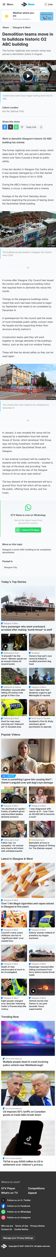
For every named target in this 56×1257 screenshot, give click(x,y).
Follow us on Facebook (18, 1206)
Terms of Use (21, 1226)
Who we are (7, 1226)
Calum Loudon (10, 107)
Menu (10, 4)
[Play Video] (28, 76)
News (6, 27)
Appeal (32, 1192)
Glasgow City (10, 567)
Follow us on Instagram (19, 1217)
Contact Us (6, 1229)
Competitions (36, 1188)
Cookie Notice (21, 1229)
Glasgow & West (22, 27)
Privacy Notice (37, 1226)
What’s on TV (9, 1192)
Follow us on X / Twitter (19, 1200)
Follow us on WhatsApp (19, 1211)
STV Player (8, 1188)
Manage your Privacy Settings (18, 1238)
